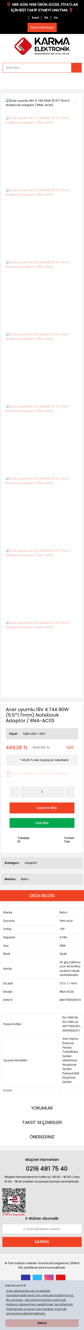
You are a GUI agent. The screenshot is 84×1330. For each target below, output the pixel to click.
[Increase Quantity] (69, 792)
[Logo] (42, 46)
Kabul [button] (42, 1323)
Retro (25, 879)
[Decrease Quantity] (14, 792)
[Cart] (75, 80)
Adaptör (31, 863)
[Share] (77, 108)
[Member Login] (7, 80)
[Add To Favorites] (77, 100)
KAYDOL (42, 1241)
